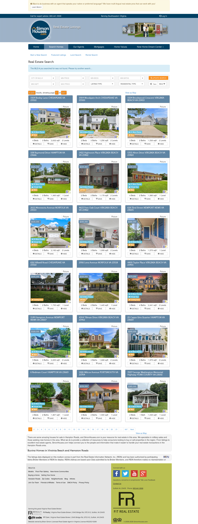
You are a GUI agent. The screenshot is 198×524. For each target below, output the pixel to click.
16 (93, 429)
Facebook (116, 473)
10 (65, 429)
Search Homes (56, 46)
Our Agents (78, 46)
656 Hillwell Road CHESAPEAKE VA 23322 (47, 263)
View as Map (130, 92)
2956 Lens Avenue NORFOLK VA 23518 (98, 262)
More (161, 84)
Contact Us (117, 483)
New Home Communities (59, 471)
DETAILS (37, 144)
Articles (72, 478)
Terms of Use (61, 482)
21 (116, 429)
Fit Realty (46, 512)
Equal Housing (117, 520)
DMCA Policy (72, 482)
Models (31, 471)
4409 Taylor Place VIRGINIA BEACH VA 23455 (146, 263)
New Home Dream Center (149, 46)
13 (79, 429)
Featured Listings (58, 55)
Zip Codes (46, 478)
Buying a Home (34, 475)
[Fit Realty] (35, 513)
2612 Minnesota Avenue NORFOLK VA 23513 (49, 209)
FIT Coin (46, 517)
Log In (164, 16)
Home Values (120, 46)
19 (107, 429)
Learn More (36, 7)
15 (88, 429)
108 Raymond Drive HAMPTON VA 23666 (47, 154)
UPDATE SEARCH (159, 78)
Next (132, 429)
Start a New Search (38, 55)
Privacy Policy (84, 482)
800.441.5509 (138, 488)
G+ (143, 473)
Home (36, 46)
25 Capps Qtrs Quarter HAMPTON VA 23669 (146, 318)
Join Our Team (33, 482)
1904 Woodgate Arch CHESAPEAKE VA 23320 (98, 99)
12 (74, 429)
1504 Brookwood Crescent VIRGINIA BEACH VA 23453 (145, 99)
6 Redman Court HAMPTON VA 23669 (49, 372)
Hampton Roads (34, 478)
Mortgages (99, 46)
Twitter (125, 473)
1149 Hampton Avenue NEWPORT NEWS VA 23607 (47, 318)
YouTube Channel (134, 473)
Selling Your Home (48, 475)
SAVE (51, 144)
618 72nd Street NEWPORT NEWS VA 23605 (145, 209)
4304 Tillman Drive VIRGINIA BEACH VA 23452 (99, 318)
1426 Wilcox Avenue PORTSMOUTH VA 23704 (98, 373)
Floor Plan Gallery (42, 471)
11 (69, 429)
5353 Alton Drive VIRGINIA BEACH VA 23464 (146, 154)
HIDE (64, 144)
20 (112, 429)
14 (83, 429)
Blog (66, 478)
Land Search (75, 55)
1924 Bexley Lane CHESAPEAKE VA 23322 (47, 99)
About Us (31, 468)
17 (98, 429)
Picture (66, 106)
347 (126, 429)
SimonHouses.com (40, 30)
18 (102, 429)
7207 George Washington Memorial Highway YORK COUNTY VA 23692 (145, 373)
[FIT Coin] (35, 518)
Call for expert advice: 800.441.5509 (45, 16)
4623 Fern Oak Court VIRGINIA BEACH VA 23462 (98, 209)
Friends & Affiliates (47, 482)
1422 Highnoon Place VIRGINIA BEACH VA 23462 (98, 154)
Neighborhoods (57, 478)
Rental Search (92, 55)
